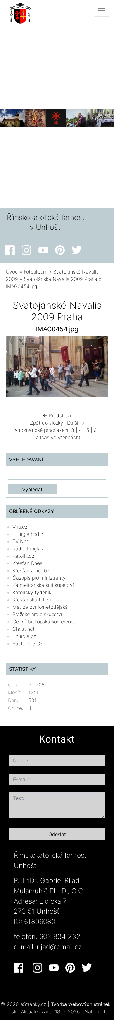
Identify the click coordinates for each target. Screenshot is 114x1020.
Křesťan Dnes (27, 563)
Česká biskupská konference (44, 622)
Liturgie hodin (27, 534)
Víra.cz (19, 527)
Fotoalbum (35, 272)
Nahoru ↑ (96, 1011)
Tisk (11, 1011)
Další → (75, 423)
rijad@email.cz (59, 946)
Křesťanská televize (34, 600)
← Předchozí (57, 415)
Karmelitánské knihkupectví (43, 585)
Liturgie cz (24, 636)
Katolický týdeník (31, 592)
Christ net (23, 629)
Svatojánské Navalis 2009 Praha (60, 279)
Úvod (12, 272)
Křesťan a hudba (31, 570)
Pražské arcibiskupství (37, 614)
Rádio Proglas (27, 549)
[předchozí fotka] (15, 368)
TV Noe (20, 541)
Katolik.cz (23, 556)
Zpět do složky (46, 423)
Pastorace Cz (27, 643)
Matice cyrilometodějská (40, 607)
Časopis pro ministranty (39, 578)
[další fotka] (98, 368)
